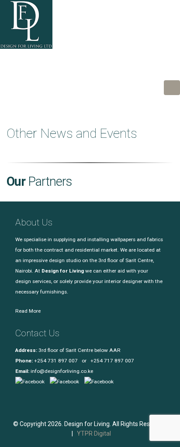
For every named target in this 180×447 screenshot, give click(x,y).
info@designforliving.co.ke (62, 371)
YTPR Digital (94, 433)
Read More (28, 311)
